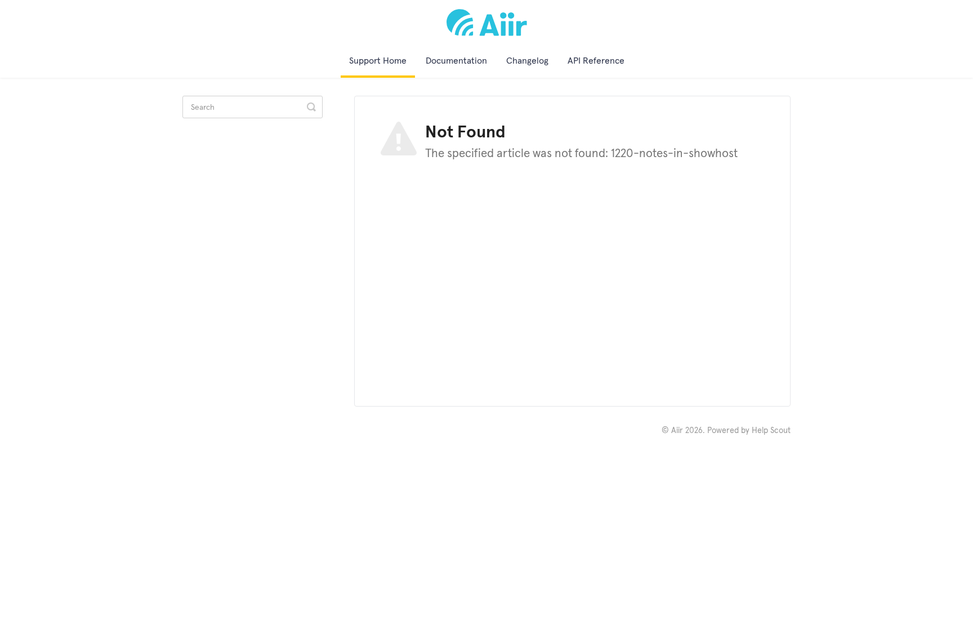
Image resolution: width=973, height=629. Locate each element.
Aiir (677, 430)
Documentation (456, 60)
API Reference (596, 60)
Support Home (378, 60)
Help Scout (771, 430)
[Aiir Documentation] (487, 22)
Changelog (527, 60)
